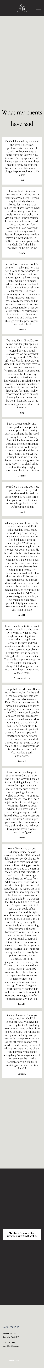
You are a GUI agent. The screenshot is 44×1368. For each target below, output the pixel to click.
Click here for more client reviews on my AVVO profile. (22, 1234)
